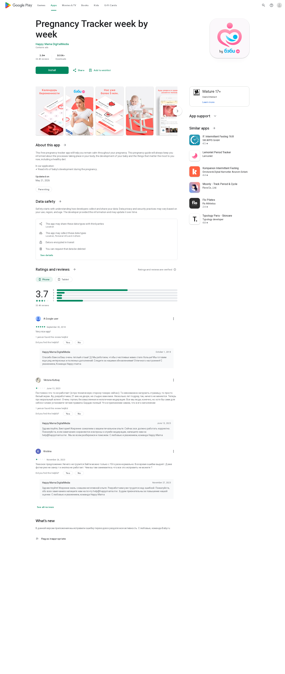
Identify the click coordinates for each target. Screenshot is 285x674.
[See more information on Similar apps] (214, 128)
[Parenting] (44, 189)
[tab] (41, 5)
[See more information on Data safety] (60, 201)
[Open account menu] (279, 5)
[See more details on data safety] (47, 255)
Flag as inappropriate (51, 538)
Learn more (208, 102)
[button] (49, 110)
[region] (102, 57)
